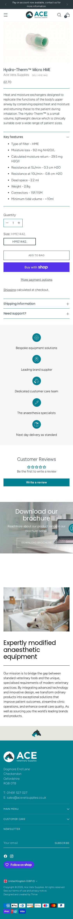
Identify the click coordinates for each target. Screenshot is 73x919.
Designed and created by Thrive (21, 894)
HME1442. (19, 241)
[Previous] (6, 4)
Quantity (10, 215)
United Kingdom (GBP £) (21, 881)
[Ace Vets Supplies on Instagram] (12, 857)
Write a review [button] (36, 482)
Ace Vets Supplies (16, 75)
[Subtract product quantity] (7, 223)
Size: (15, 234)
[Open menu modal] (6, 15)
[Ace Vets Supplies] (36, 14)
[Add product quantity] (18, 223)
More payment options (36, 279)
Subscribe (62, 843)
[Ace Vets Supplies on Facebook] (6, 857)
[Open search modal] (59, 15)
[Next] (67, 4)
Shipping (10, 290)
